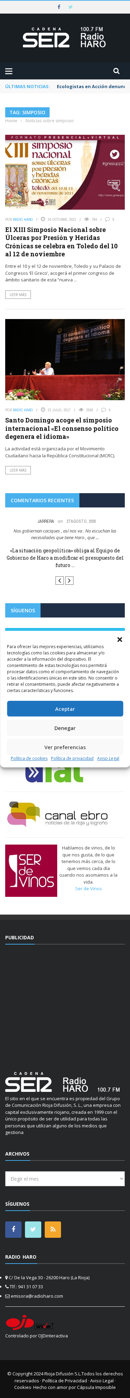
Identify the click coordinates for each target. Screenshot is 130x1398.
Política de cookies (29, 758)
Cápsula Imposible (96, 1387)
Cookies (22, 1387)
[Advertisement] (65, 1004)
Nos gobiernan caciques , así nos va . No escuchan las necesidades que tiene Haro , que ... (65, 534)
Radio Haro (23, 219)
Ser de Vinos (88, 888)
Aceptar (65, 708)
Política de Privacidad (64, 1380)
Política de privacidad (72, 758)
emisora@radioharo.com (37, 1296)
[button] (119, 639)
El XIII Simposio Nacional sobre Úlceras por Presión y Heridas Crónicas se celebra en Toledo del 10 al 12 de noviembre (61, 241)
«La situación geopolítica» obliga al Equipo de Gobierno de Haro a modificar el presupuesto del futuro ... (65, 557)
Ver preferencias (65, 747)
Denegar (65, 727)
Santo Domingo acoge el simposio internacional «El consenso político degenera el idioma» (62, 428)
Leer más (18, 294)
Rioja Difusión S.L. (62, 1373)
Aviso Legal (108, 758)
